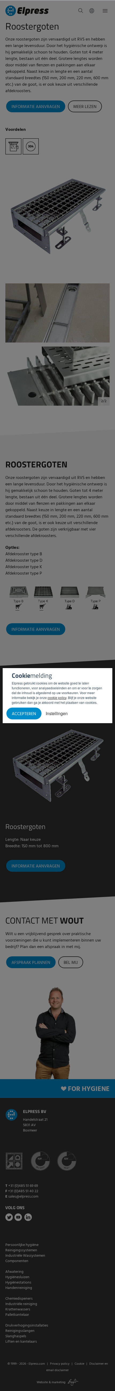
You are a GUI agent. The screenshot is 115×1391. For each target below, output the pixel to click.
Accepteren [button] (24, 714)
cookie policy (57, 697)
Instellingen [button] (57, 713)
